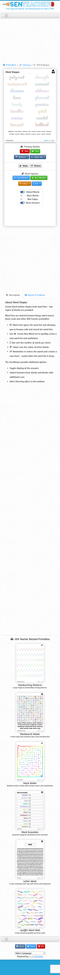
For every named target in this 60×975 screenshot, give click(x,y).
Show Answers (33, 202)
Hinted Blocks (32, 192)
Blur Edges (33, 199)
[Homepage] (30, 3)
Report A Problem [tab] (36, 295)
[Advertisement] (30, 40)
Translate (38, 956)
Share (21, 946)
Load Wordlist (22, 178)
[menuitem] (9, 65)
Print (36, 151)
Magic (25, 166)
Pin (42, 946)
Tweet (32, 946)
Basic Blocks (33, 195)
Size (36, 183)
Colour (25, 183)
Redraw (37, 166)
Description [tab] (14, 295)
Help (26, 151)
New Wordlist (40, 178)
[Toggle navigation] (6, 15)
